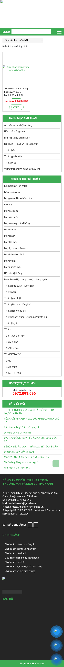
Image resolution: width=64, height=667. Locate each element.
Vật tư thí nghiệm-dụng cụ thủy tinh (22, 169)
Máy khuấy (9, 235)
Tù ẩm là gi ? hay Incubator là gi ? (21, 462)
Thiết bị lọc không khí (15, 310)
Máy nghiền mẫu (12, 267)
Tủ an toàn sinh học (14, 335)
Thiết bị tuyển (11, 323)
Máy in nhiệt (10, 229)
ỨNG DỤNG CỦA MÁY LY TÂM (19, 452)
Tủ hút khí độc (11, 348)
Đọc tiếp (15, 107)
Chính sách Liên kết (15, 562)
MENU (6, 31)
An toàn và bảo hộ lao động (18, 125)
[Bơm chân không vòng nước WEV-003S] (16, 68)
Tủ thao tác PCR (12, 373)
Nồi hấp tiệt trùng (13, 273)
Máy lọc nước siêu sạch (16, 248)
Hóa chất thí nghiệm (14, 131)
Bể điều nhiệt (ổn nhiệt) (16, 186)
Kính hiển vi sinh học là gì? (17, 467)
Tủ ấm (7, 329)
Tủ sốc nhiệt (10, 367)
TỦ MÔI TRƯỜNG (12, 354)
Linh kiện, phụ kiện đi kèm (17, 137)
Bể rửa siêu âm (12, 192)
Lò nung (8, 204)
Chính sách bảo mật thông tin (20, 544)
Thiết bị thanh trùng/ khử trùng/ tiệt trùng (25, 317)
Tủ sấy (7, 360)
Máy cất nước (11, 217)
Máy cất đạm (11, 211)
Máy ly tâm (10, 260)
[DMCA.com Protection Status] (12, 591)
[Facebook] (30, 524)
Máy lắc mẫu (10, 242)
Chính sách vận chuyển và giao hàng (23, 566)
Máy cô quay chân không (17, 223)
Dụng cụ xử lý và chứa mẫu (18, 198)
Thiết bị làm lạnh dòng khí (17, 304)
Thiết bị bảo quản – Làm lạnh (19, 285)
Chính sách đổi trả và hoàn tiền (20, 549)
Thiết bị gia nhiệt (12, 298)
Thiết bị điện (10, 292)
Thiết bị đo (9, 150)
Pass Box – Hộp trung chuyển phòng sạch (25, 279)
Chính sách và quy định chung (20, 571)
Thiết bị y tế (10, 162)
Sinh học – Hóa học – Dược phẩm (21, 144)
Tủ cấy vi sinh (11, 342)
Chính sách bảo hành (15, 553)
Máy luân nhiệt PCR (14, 254)
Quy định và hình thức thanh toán (22, 557)
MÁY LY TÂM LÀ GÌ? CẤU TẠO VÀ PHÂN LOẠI (26, 457)
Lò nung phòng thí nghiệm (17, 432)
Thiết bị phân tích (13, 156)
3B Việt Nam (38, 663)
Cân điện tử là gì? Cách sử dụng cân (22, 427)
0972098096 (21, 101)
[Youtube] (35, 524)
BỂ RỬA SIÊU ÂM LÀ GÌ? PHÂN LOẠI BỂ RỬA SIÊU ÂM (31, 446)
